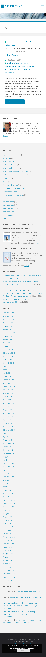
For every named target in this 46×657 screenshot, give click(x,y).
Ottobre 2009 (8, 540)
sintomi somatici (9, 208)
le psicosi (6, 198)
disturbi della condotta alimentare (15, 172)
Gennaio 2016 (8, 403)
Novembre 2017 (9, 366)
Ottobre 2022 (8, 323)
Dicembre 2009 (9, 534)
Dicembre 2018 (9, 353)
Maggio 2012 (7, 457)
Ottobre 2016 (8, 390)
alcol (9, 63)
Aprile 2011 (7, 487)
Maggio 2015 (7, 410)
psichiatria (26, 69)
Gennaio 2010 (8, 530)
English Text (7, 178)
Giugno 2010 (8, 514)
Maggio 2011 (7, 483)
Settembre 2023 (9, 313)
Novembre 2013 (9, 433)
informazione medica (11, 192)
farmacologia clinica (10, 185)
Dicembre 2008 (9, 574)
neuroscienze (8, 202)
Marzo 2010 (7, 524)
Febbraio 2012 (8, 463)
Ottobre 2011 (8, 473)
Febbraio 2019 (8, 350)
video (13, 45)
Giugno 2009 (8, 554)
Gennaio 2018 (8, 363)
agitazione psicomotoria (12, 155)
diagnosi (18, 66)
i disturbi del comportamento (17, 42)
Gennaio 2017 (8, 383)
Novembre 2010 (9, 503)
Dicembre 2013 (9, 430)
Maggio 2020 (7, 336)
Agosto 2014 (7, 420)
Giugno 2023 (8, 316)
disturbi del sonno (10, 165)
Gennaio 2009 (8, 570)
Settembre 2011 (9, 477)
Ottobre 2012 (8, 450)
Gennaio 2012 (8, 467)
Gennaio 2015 (8, 413)
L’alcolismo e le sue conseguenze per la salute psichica (22, 50)
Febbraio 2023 (8, 319)
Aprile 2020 (7, 340)
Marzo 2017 (7, 376)
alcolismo (15, 63)
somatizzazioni (8, 212)
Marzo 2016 (7, 400)
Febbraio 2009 (8, 567)
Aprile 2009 (7, 560)
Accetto (23, 651)
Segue (5, 136)
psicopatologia (8, 205)
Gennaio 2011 (8, 497)
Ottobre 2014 (8, 416)
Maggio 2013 (7, 440)
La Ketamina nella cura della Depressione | (19, 612)
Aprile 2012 (7, 460)
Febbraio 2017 (8, 380)
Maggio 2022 (7, 326)
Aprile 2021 (7, 329)
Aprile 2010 (7, 520)
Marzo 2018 (7, 360)
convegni (6, 158)
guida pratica (17, 69)
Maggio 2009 (7, 557)
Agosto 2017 (7, 370)
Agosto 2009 (7, 547)
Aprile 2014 (7, 423)
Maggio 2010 (7, 517)
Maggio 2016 (7, 396)
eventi (5, 182)
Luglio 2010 (7, 510)
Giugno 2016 (8, 393)
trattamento (9, 73)
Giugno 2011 (8, 480)
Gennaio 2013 (8, 443)
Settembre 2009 (9, 544)
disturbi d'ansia (8, 162)
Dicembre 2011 (9, 470)
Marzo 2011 (7, 490)
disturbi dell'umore (10, 168)
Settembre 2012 (9, 453)
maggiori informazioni (26, 648)
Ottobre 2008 (8, 580)
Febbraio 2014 (8, 426)
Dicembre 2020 (9, 333)
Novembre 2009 (9, 537)
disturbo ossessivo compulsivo (14, 175)
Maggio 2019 (7, 346)
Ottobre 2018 (8, 356)
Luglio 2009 (7, 550)
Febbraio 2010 (8, 527)
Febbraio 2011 (8, 493)
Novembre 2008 (9, 577)
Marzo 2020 (7, 343)
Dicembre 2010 (9, 500)
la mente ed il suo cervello (13, 195)
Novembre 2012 (9, 447)
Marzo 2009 (7, 564)
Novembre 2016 (9, 386)
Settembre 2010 (9, 507)
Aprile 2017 (7, 373)
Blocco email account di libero (14, 290)
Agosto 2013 (7, 437)
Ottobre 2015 (8, 406)
